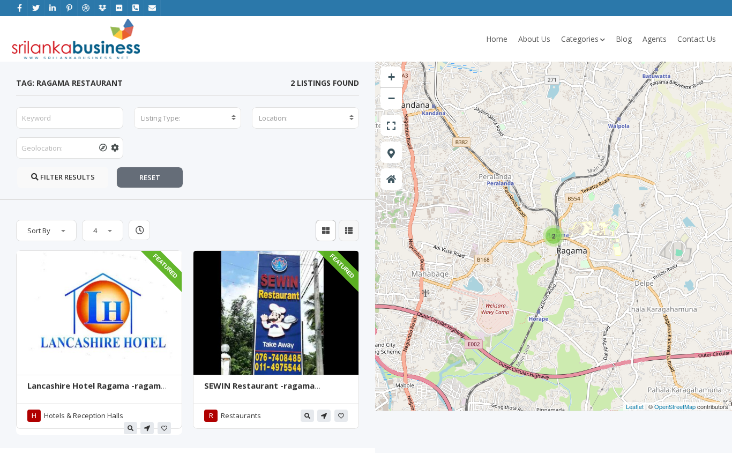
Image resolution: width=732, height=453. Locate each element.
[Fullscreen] (391, 125)
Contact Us (696, 39)
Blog (624, 39)
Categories (580, 39)
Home (496, 39)
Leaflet (635, 406)
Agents (655, 39)
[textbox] (188, 118)
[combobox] (187, 118)
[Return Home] (391, 179)
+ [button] (391, 77)
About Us (534, 39)
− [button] (391, 98)
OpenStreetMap (675, 406)
